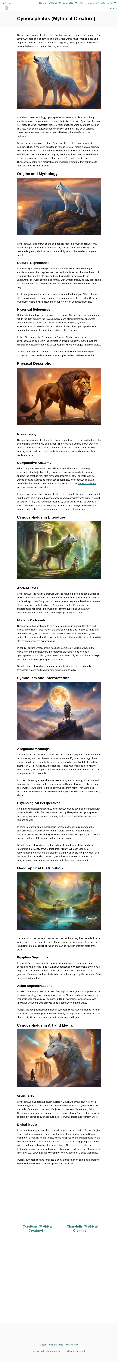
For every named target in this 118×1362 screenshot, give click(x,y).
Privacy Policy (71, 1345)
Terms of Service (55, 1345)
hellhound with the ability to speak (74, 637)
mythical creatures (87, 483)
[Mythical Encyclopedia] (14, 5)
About (43, 1345)
